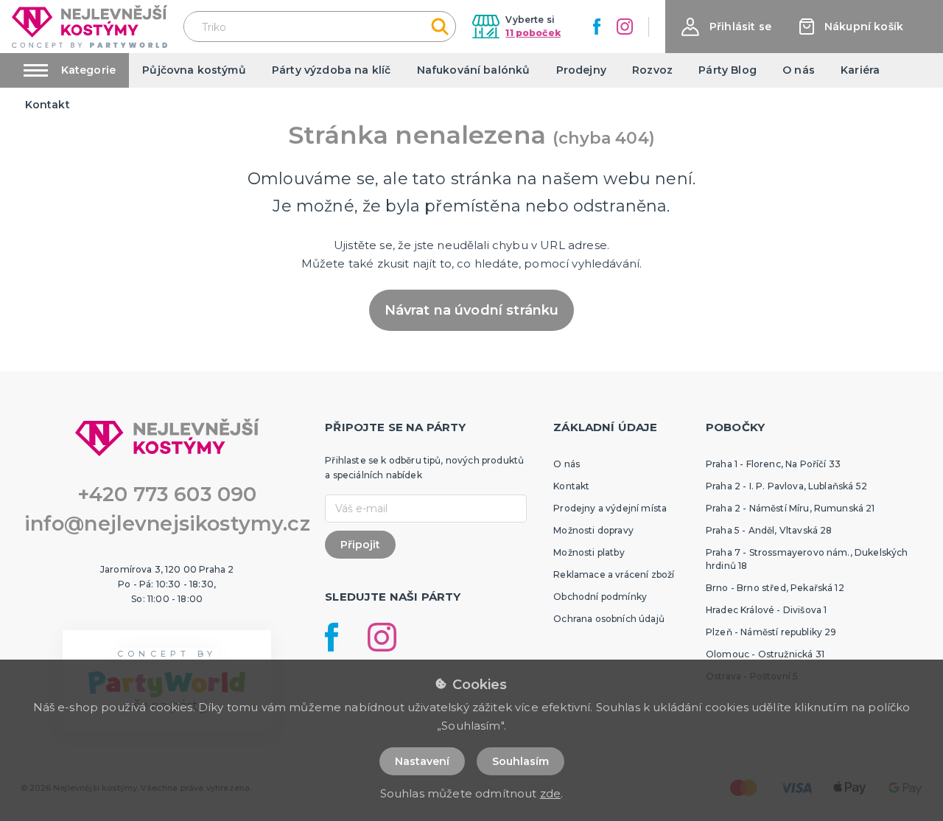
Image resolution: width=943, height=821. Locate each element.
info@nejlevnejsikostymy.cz (167, 523)
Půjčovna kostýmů (194, 70)
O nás (798, 70)
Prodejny (581, 70)
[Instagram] (624, 26)
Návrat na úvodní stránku (472, 310)
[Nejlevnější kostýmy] (89, 26)
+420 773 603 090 (167, 494)
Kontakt (47, 104)
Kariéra (860, 70)
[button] (726, 26)
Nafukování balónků (473, 70)
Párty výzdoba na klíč (331, 70)
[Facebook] (597, 26)
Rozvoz (652, 70)
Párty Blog (727, 70)
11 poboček (533, 32)
